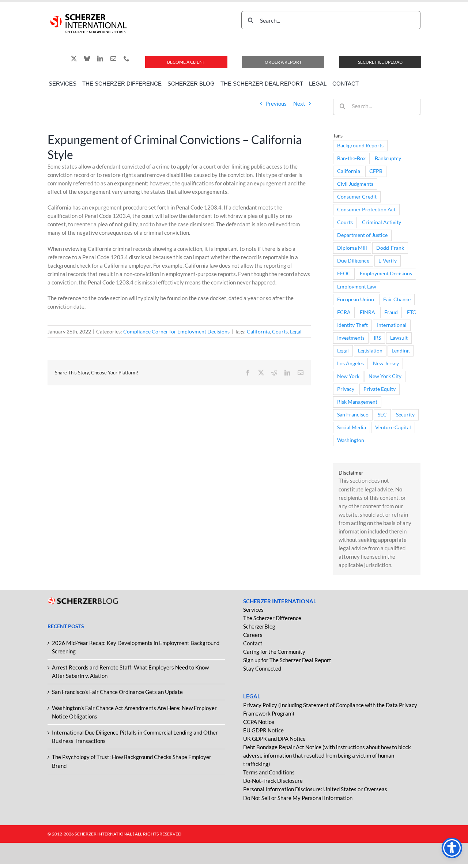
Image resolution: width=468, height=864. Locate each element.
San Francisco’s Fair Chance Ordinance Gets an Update (117, 691)
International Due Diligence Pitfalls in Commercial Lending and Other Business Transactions (135, 736)
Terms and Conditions (269, 772)
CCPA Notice (258, 721)
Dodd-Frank (390, 248)
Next (299, 103)
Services (253, 609)
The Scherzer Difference (272, 618)
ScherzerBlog (259, 626)
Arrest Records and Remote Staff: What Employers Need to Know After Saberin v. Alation (130, 671)
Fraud (391, 312)
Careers (253, 634)
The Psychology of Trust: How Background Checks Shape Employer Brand (131, 761)
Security (405, 415)
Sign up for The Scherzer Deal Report (287, 660)
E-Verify (387, 261)
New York (348, 376)
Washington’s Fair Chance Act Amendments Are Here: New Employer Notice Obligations (134, 712)
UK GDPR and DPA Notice (274, 738)
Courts (280, 331)
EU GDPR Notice (263, 730)
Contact (253, 643)
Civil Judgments (355, 184)
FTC (411, 312)
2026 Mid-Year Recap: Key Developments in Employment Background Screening (135, 646)
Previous (276, 103)
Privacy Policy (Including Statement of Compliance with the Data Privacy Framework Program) (330, 709)
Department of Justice (362, 235)
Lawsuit (399, 338)
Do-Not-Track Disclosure (273, 780)
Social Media (351, 427)
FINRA (367, 312)
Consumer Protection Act (366, 209)
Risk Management (357, 402)
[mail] (113, 58)
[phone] (126, 58)
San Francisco (353, 415)
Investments (351, 338)
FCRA (344, 312)
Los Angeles (350, 363)
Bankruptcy (388, 158)
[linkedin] (100, 58)
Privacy (345, 389)
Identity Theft (352, 325)
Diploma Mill (352, 248)
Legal (296, 331)
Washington (350, 440)
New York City (385, 376)
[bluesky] (87, 58)
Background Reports (360, 145)
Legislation (370, 351)
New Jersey (386, 363)
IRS (377, 338)
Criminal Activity (381, 222)
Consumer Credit (357, 197)
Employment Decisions (386, 273)
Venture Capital (393, 427)
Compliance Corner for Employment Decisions (176, 331)
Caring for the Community (274, 651)
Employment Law (356, 287)
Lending (401, 351)
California (258, 331)
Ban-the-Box (351, 158)
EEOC (344, 273)
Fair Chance (397, 299)
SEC (382, 415)
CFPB (375, 171)
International (392, 325)
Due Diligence (353, 261)
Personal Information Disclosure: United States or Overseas (315, 789)
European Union (355, 299)
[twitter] (74, 58)
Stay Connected (262, 668)
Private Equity (379, 389)
